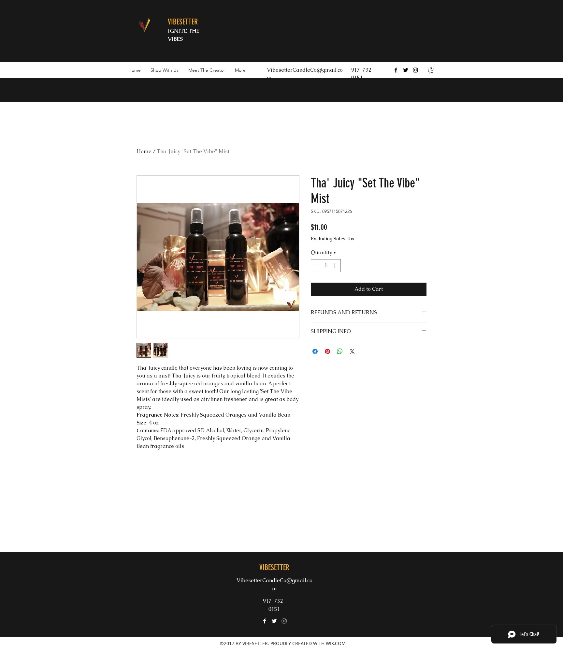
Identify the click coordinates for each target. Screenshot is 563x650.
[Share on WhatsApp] (340, 351)
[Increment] (335, 265)
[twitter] (405, 70)
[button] (431, 70)
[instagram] (415, 70)
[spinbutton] (326, 265)
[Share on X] (352, 351)
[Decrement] (316, 265)
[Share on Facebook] (315, 351)
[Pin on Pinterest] (327, 351)
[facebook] (396, 70)
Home (144, 151)
